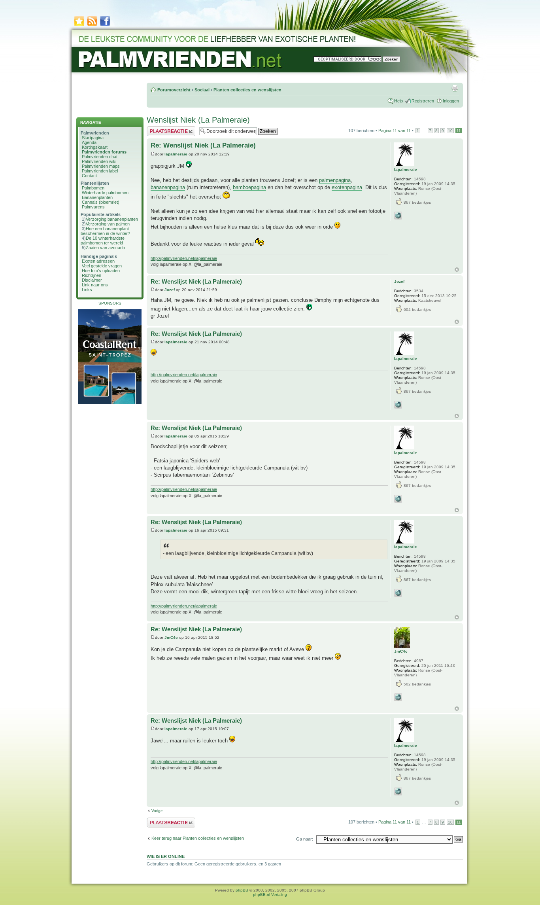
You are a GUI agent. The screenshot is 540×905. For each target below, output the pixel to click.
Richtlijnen (91, 275)
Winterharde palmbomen (105, 192)
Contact (89, 175)
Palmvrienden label (100, 171)
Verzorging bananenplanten (112, 219)
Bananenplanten (97, 197)
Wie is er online (166, 856)
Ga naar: (304, 839)
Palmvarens (93, 206)
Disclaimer (92, 280)
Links (87, 289)
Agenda (89, 142)
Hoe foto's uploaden (101, 270)
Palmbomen (93, 188)
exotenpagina (347, 187)
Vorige (157, 810)
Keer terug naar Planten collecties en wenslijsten (197, 838)
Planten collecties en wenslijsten (247, 89)
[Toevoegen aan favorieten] (79, 25)
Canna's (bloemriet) (100, 202)
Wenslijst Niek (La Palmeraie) (198, 119)
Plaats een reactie (164, 128)
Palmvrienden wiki (99, 161)
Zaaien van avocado (105, 247)
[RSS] (92, 25)
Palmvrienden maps (101, 166)
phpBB (242, 890)
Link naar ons (95, 284)
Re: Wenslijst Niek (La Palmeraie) (203, 145)
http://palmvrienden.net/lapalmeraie (184, 258)
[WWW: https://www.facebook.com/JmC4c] (398, 697)
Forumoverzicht (174, 89)
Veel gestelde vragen (102, 265)
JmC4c (171, 637)
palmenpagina (335, 180)
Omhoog (457, 269)
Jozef (169, 290)
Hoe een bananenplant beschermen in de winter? (105, 231)
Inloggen (451, 100)
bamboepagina (249, 187)
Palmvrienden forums (104, 152)
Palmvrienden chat (99, 156)
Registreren (423, 100)
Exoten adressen (98, 261)
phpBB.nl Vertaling (270, 894)
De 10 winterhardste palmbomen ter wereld (103, 240)
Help (398, 100)
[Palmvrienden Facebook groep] (105, 25)
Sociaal (202, 89)
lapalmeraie (175, 154)
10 (450, 131)
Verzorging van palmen (108, 224)
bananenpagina (168, 187)
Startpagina (93, 137)
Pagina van (394, 130)
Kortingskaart (95, 147)
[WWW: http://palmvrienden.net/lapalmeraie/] (398, 216)
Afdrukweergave (454, 88)
